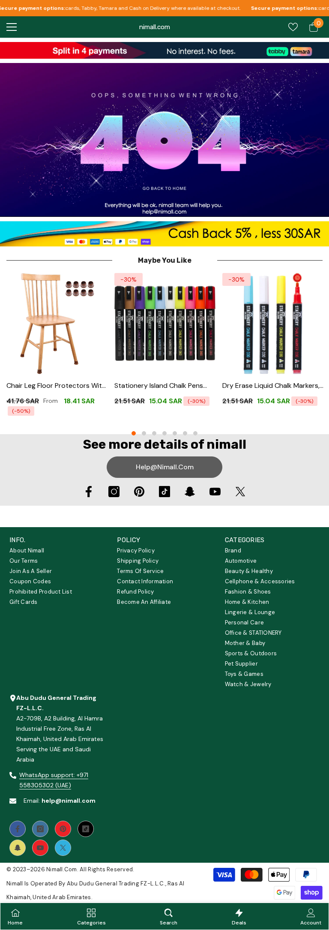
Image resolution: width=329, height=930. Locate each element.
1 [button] (134, 433)
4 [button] (164, 433)
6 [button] (185, 433)
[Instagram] (114, 491)
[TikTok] (164, 491)
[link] (164, 50)
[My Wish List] (293, 27)
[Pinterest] (139, 491)
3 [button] (154, 433)
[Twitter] (240, 491)
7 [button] (195, 433)
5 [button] (175, 433)
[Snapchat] (189, 491)
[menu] (11, 27)
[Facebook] (88, 491)
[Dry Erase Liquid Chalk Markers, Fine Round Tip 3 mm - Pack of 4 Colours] (272, 323)
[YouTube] (215, 491)
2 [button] (144, 433)
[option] (57, 347)
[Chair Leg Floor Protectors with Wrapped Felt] (57, 323)
